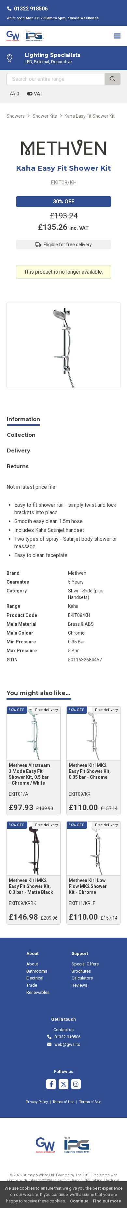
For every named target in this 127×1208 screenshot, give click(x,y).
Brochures (81, 971)
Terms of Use (63, 1102)
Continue (79, 1201)
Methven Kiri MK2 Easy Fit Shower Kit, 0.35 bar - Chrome (90, 771)
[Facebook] (51, 1084)
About (32, 963)
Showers (16, 116)
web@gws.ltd (66, 1044)
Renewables (37, 992)
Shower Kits (45, 116)
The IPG (82, 1175)
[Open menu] (117, 35)
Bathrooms (36, 971)
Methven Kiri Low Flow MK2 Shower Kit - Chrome (88, 886)
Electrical (34, 978)
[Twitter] (63, 1084)
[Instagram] (76, 1084)
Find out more (107, 1201)
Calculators (82, 978)
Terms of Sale (90, 1102)
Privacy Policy (37, 1102)
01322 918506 (31, 9)
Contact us (63, 1029)
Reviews (79, 985)
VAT (38, 94)
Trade (31, 985)
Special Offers (85, 963)
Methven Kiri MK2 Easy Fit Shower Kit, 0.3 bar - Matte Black (31, 886)
